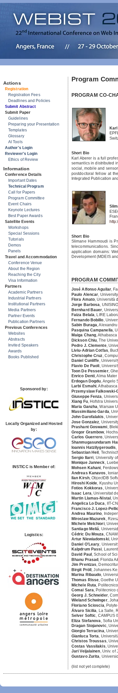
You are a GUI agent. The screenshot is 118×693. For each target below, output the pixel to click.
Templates (17, 130)
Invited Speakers (23, 345)
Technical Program (26, 186)
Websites (16, 333)
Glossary (16, 136)
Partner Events (21, 315)
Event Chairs (19, 204)
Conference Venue (25, 263)
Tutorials (16, 239)
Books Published (23, 357)
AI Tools (15, 142)
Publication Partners (26, 321)
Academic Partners (25, 292)
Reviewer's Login (21, 153)
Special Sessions (24, 233)
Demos (14, 245)
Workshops (18, 227)
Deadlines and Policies (29, 100)
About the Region (24, 268)
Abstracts (16, 339)
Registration (16, 89)
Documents (10, 74)
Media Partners (22, 310)
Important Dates (22, 180)
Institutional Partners (26, 304)
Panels (14, 251)
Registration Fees (24, 95)
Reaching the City (24, 274)
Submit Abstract (20, 106)
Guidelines (18, 118)
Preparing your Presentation (33, 124)
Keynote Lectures (24, 210)
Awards (15, 351)
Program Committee (26, 198)
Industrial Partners (24, 298)
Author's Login (18, 147)
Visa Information (23, 280)
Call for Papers (21, 192)
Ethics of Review (23, 159)
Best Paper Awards (25, 215)
